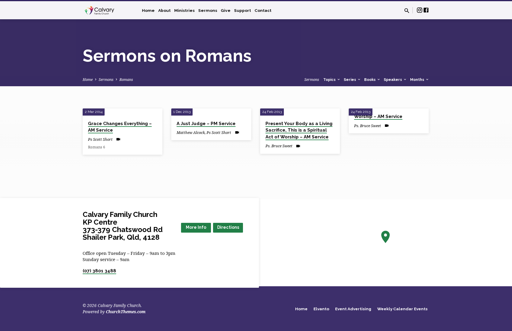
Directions (228, 227)
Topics (330, 79)
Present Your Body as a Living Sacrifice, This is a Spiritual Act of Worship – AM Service (298, 130)
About (164, 10)
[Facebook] (426, 10)
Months (417, 79)
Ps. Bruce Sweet (278, 145)
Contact (263, 10)
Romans (126, 79)
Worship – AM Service (378, 116)
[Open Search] (407, 10)
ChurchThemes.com (125, 311)
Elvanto (321, 308)
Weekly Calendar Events (402, 308)
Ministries (184, 10)
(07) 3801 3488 (99, 271)
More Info (196, 227)
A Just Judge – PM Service (206, 123)
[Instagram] (419, 10)
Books (370, 79)
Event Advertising (353, 308)
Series (350, 79)
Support (242, 10)
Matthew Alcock (191, 132)
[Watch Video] (118, 139)
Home (148, 10)
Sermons (207, 10)
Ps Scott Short (100, 139)
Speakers (393, 79)
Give (226, 10)
